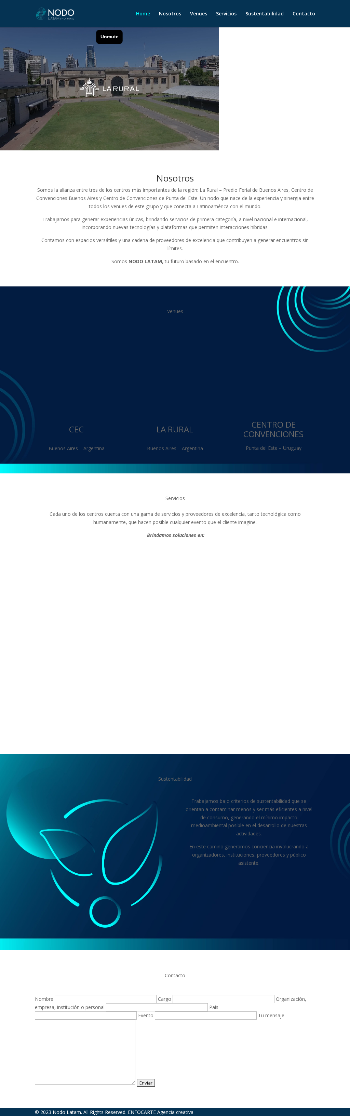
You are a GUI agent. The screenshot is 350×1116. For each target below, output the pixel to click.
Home (143, 14)
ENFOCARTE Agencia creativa (160, 1112)
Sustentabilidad (264, 14)
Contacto (304, 14)
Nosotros (170, 14)
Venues (198, 14)
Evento (146, 1015)
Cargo (165, 999)
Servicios (226, 14)
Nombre (45, 999)
